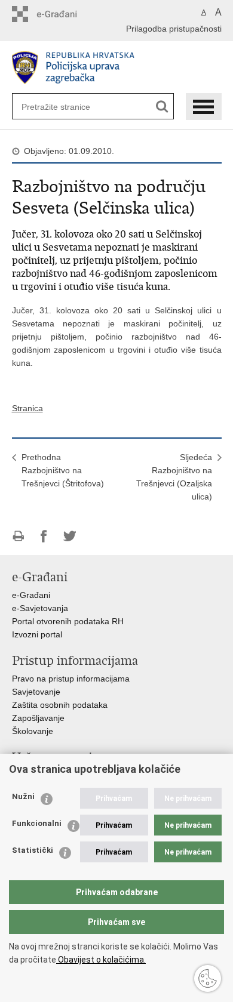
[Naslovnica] (117, 67)
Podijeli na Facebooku (44, 536)
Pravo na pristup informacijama (71, 678)
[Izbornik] (204, 106)
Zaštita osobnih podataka (60, 705)
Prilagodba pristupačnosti (174, 28)
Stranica (27, 408)
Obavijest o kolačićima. (101, 959)
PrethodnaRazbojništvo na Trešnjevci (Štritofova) (63, 470)
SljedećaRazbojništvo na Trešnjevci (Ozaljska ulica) (174, 476)
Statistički (32, 850)
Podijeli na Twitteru (69, 536)
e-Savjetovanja (40, 608)
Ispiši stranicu (18, 536)
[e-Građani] (63, 14)
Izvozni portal (37, 634)
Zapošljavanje (38, 718)
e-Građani (31, 595)
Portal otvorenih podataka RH (68, 621)
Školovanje (32, 731)
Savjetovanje (36, 691)
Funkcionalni (37, 823)
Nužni (23, 796)
